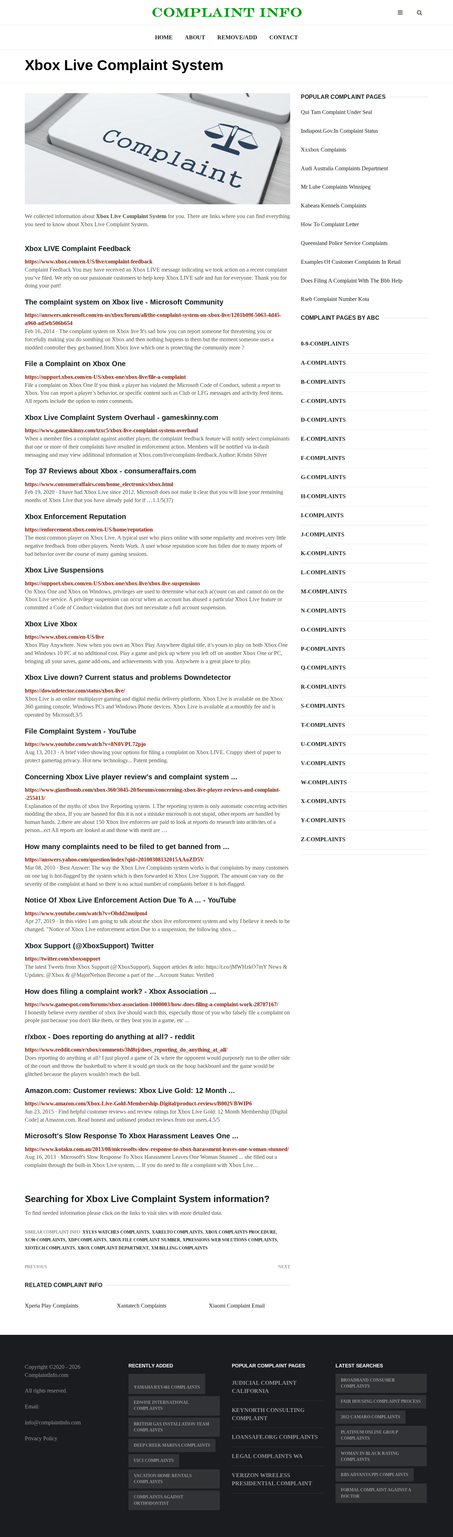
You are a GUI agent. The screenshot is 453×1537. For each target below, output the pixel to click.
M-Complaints (324, 591)
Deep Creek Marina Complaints (172, 1445)
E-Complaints (323, 439)
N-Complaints (323, 611)
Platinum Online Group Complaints (369, 1435)
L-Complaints (323, 572)
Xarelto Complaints (177, 1232)
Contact (283, 37)
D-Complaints (323, 420)
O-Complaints (323, 630)
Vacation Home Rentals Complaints (163, 1478)
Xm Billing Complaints (179, 1248)
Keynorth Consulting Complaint (268, 1414)
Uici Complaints (154, 1460)
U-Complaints (323, 744)
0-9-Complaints (325, 344)
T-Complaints (323, 725)
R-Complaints (323, 687)
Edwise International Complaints (161, 1405)
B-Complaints (323, 382)
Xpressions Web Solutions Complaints (230, 1239)
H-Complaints (323, 496)
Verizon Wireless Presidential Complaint (272, 1479)
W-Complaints (324, 782)
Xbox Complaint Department (113, 1248)
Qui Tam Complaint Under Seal (336, 112)
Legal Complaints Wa (267, 1456)
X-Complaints (323, 801)
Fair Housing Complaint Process (381, 1401)
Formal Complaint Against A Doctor (376, 1492)
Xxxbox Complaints (323, 150)
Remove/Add (237, 37)
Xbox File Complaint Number (144, 1239)
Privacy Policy (41, 1438)
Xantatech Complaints (141, 1306)
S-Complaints (323, 706)
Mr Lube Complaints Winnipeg (336, 187)
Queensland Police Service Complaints (344, 243)
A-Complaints (323, 363)
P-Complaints (323, 649)
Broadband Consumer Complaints (368, 1383)
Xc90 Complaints (45, 1239)
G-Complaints (323, 477)
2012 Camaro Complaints (370, 1416)
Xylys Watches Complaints (115, 1232)
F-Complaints (323, 458)
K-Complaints (323, 553)
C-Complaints (323, 401)
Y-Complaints (323, 820)
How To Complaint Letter (330, 224)
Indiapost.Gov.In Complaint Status (339, 131)
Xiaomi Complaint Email (237, 1306)
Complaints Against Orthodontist (158, 1500)
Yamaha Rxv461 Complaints (167, 1387)
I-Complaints (322, 515)
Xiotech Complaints (50, 1248)
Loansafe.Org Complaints (275, 1437)
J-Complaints (322, 534)
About (195, 37)
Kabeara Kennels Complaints (333, 206)
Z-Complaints (323, 839)
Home (164, 37)
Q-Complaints (323, 668)
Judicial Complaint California (264, 1387)
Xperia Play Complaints (51, 1306)
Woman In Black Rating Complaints (370, 1456)
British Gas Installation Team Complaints (171, 1427)
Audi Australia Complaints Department (344, 168)
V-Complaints (323, 763)
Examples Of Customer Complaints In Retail (351, 262)
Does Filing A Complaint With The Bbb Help (351, 281)
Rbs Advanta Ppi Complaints (374, 1474)
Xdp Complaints (87, 1239)
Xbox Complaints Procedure (240, 1232)
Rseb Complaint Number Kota (335, 299)
